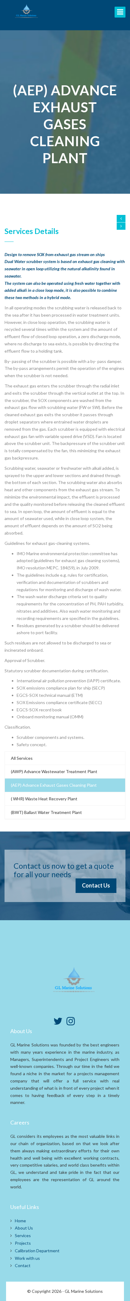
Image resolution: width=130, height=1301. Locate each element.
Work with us (27, 1258)
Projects (23, 1243)
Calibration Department (37, 1250)
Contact (23, 1265)
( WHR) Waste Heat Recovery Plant (44, 798)
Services (23, 1235)
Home (20, 1220)
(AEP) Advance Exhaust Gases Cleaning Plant (54, 785)
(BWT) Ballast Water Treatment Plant (46, 812)
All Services (22, 758)
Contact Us (96, 885)
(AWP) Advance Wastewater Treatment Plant (54, 771)
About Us (24, 1227)
